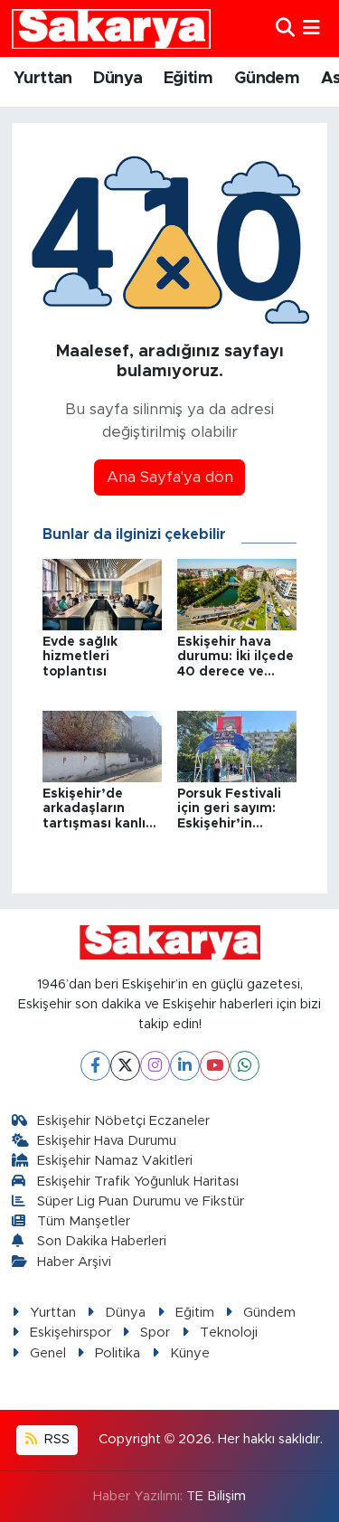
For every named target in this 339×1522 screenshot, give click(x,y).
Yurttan (43, 79)
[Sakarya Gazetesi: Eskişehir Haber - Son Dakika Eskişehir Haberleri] (111, 28)
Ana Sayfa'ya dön (170, 477)
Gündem (266, 79)
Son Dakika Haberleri (101, 1241)
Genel (48, 1353)
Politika (117, 1353)
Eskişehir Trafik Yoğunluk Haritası (138, 1181)
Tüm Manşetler (83, 1221)
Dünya (117, 79)
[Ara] (285, 28)
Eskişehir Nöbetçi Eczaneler (123, 1121)
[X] (125, 1066)
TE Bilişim (216, 1496)
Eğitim (188, 79)
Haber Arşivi (74, 1262)
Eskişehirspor (70, 1332)
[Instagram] (155, 1066)
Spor (155, 1332)
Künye (190, 1353)
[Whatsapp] (244, 1066)
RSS (55, 1439)
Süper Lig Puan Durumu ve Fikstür (140, 1201)
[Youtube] (215, 1066)
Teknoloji (229, 1332)
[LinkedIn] (185, 1066)
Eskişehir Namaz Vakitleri (115, 1160)
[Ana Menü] (311, 28)
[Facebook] (95, 1066)
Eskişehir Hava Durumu (106, 1141)
